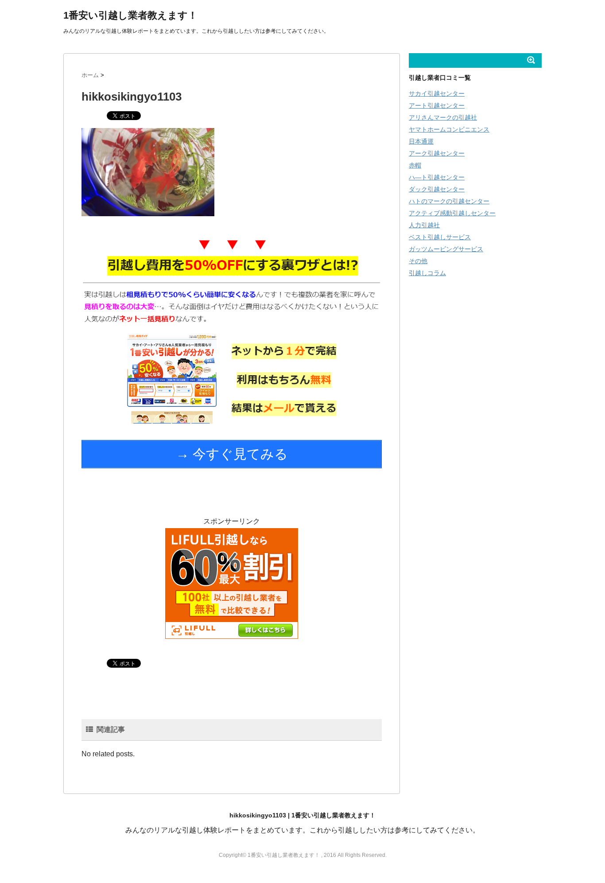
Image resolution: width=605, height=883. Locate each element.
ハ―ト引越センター (437, 177)
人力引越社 (424, 225)
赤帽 (415, 165)
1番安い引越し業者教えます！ (130, 15)
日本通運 (421, 141)
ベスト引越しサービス (440, 237)
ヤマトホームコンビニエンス (449, 129)
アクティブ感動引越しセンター (452, 213)
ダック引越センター (437, 189)
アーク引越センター (437, 153)
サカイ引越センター (437, 93)
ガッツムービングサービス (446, 249)
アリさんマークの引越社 (443, 117)
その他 (418, 261)
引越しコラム (427, 272)
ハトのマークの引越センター (449, 201)
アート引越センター (437, 105)
